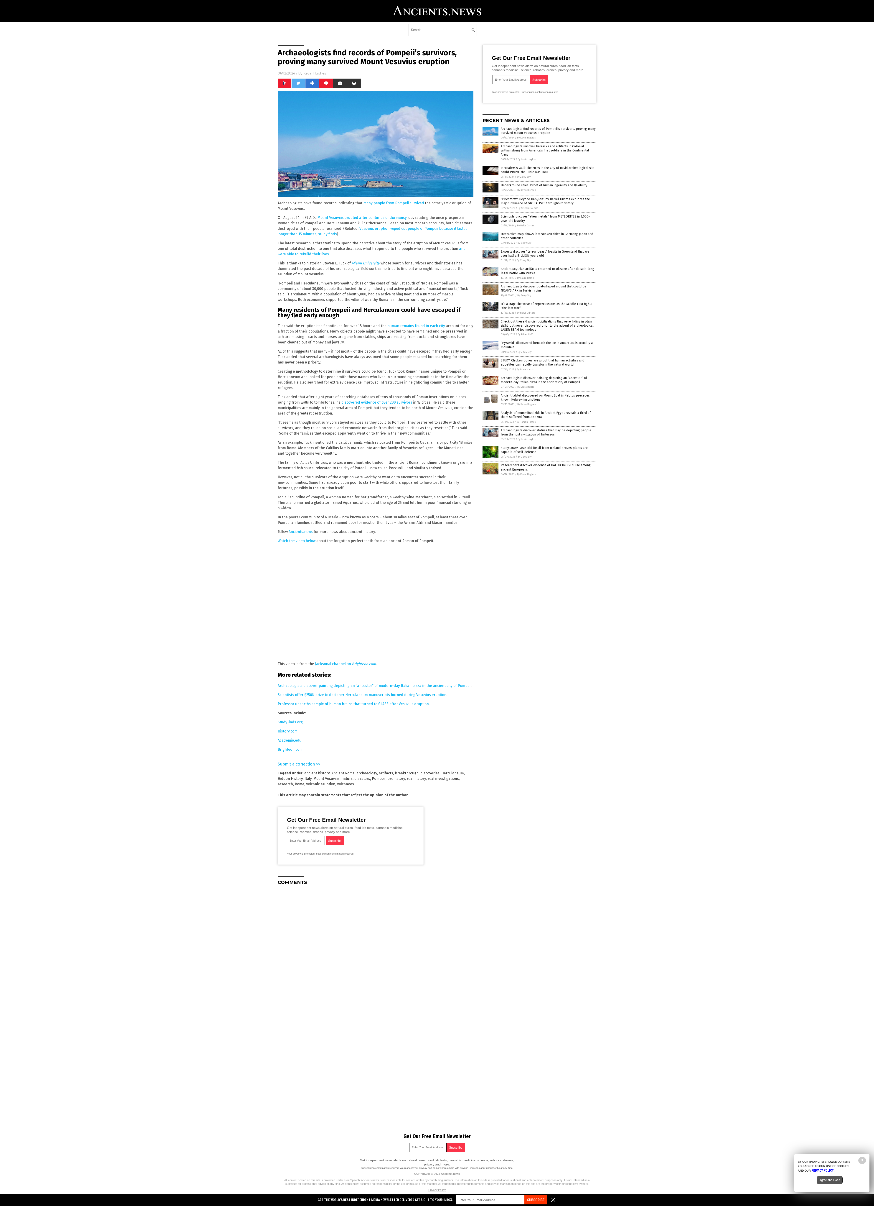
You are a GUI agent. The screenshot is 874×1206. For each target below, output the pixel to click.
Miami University (366, 263)
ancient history (317, 773)
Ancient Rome (343, 773)
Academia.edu (289, 740)
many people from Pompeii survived (393, 203)
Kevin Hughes (314, 73)
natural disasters (355, 778)
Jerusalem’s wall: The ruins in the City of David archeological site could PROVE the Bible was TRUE (548, 170)
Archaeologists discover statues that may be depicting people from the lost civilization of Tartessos (546, 432)
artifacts (386, 773)
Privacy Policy (437, 1190)
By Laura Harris (525, 278)
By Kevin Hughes (526, 137)
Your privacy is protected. (301, 853)
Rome (299, 784)
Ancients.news (301, 532)
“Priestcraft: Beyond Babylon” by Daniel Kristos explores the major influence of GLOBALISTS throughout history (545, 201)
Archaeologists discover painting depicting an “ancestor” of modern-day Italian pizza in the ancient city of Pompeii (374, 686)
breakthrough (407, 773)
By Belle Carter (525, 225)
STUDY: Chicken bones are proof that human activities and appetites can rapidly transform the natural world (542, 362)
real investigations (443, 778)
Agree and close (829, 1180)
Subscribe (535, 1200)
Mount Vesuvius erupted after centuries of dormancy (362, 217)
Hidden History (290, 778)
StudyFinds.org (290, 722)
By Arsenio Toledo (528, 208)
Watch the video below (296, 541)
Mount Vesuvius (326, 778)
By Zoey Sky (524, 176)
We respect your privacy (413, 1168)
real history (416, 778)
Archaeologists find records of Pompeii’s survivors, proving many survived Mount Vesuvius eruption (548, 131)
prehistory (396, 778)
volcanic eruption (320, 784)
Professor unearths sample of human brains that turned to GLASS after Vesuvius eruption (353, 704)
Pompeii (379, 778)
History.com (287, 731)
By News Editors (526, 312)
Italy (308, 778)
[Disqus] (375, 946)
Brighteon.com (290, 749)
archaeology (366, 773)
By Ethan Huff (525, 334)
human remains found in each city (416, 326)
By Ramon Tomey (526, 421)
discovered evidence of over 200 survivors (376, 402)
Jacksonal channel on (345, 664)
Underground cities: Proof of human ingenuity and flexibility (544, 185)
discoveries (430, 773)
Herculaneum (452, 773)
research (285, 784)
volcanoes (345, 784)
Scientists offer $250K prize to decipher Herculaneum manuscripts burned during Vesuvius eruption (362, 695)
